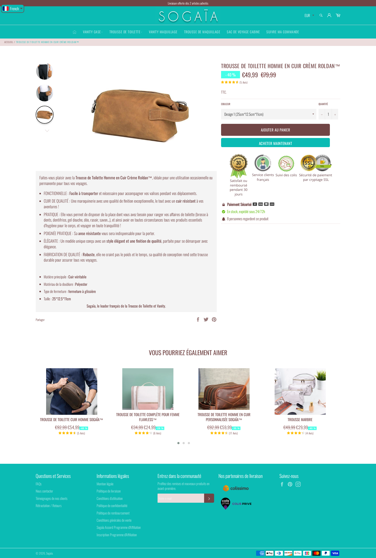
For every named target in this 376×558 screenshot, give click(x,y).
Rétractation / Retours (49, 505)
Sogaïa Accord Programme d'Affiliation (119, 527)
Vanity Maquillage (163, 31)
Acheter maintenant (275, 143)
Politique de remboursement (113, 513)
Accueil (8, 42)
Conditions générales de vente (114, 520)
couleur (225, 104)
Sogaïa (49, 553)
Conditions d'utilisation (110, 498)
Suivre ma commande (282, 31)
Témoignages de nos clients (51, 498)
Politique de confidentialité (112, 505)
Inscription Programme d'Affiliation (117, 534)
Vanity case (92, 31)
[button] (178, 443)
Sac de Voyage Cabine (243, 31)
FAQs (39, 483)
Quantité (323, 104)
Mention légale (105, 483)
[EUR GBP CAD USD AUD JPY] (308, 15)
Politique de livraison (109, 491)
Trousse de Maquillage (202, 31)
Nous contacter (44, 491)
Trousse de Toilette (125, 31)
